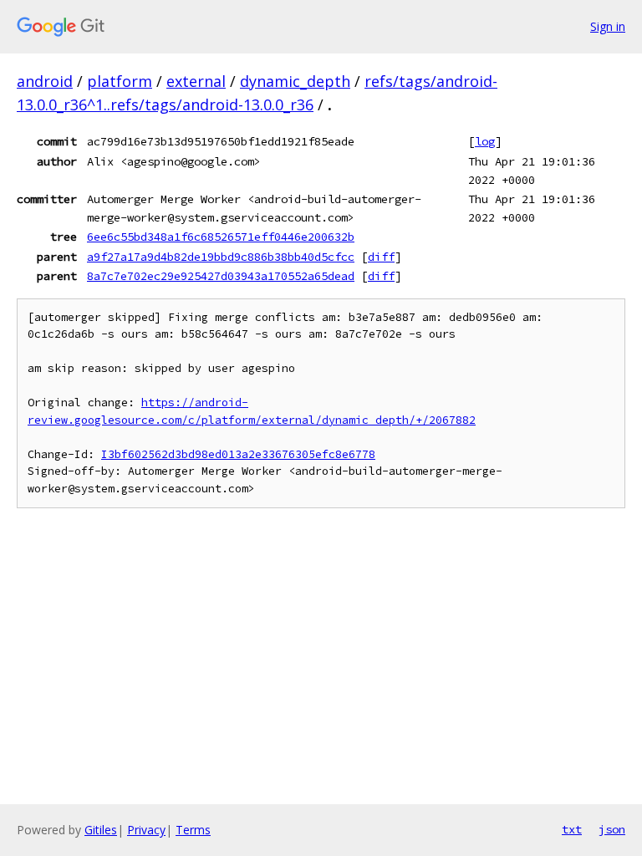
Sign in (607, 26)
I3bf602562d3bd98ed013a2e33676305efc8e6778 (238, 454)
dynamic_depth (295, 81)
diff (381, 256)
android (45, 81)
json (612, 829)
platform (119, 81)
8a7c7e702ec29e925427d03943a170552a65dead (220, 275)
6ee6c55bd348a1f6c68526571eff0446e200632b (220, 236)
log (485, 141)
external (196, 81)
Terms (193, 830)
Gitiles (100, 830)
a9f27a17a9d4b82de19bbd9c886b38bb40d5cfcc (220, 256)
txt (572, 829)
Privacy (146, 830)
